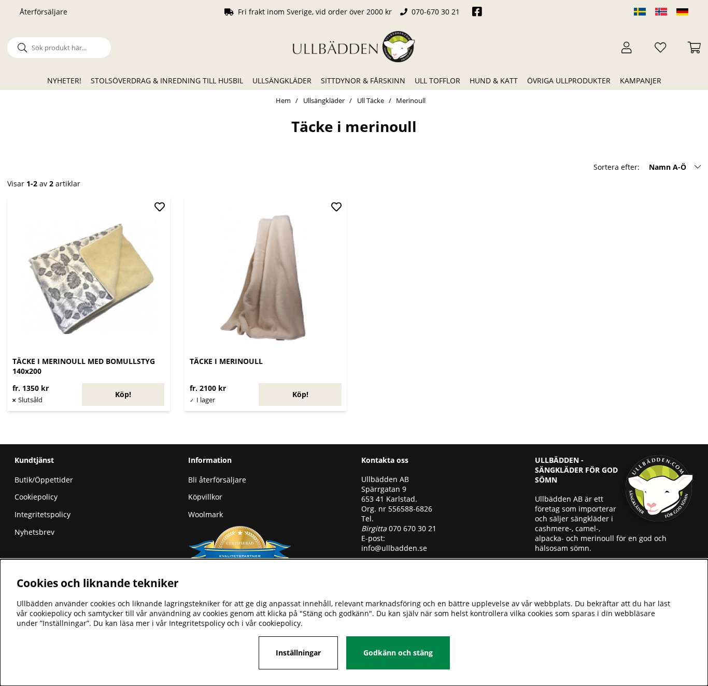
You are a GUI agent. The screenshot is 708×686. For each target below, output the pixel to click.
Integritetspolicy (42, 514)
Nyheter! (64, 80)
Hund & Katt (494, 80)
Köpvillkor (205, 497)
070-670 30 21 (436, 12)
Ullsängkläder (281, 80)
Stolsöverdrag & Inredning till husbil (167, 80)
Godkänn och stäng (398, 653)
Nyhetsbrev (34, 532)
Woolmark (205, 514)
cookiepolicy (280, 623)
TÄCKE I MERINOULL (226, 361)
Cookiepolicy (36, 497)
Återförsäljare (43, 12)
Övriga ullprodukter (569, 80)
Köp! (123, 394)
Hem (283, 100)
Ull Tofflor (437, 80)
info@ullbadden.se (394, 548)
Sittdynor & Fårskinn (363, 80)
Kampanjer (640, 80)
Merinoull (411, 100)
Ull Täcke (370, 100)
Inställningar (298, 653)
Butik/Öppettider (44, 480)
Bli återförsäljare (217, 480)
